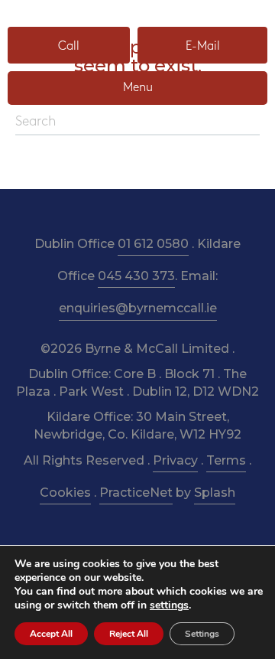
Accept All (51, 634)
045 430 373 (136, 276)
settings (169, 605)
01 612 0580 (153, 244)
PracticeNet (136, 492)
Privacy (175, 460)
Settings (202, 634)
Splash (214, 492)
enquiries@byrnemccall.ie (138, 308)
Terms (226, 460)
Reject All (128, 634)
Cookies (65, 492)
